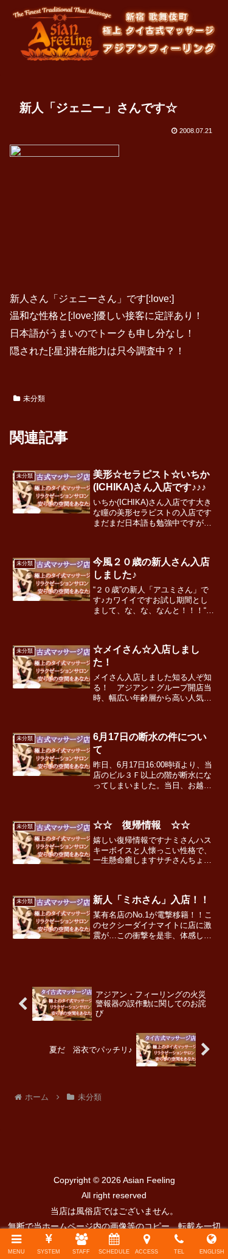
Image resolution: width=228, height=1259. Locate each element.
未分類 (34, 398)
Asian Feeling (148, 1180)
